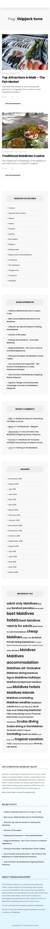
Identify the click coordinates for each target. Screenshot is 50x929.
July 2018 (12, 551)
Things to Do (13, 270)
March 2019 (13, 510)
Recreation (13, 239)
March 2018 (13, 572)
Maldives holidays (28, 677)
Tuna (9, 743)
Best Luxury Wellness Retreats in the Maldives (23, 817)
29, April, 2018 (20, 152)
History (11, 218)
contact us (38, 905)
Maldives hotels (26, 686)
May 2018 (12, 562)
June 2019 (12, 494)
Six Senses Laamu (15, 730)
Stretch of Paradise (17, 334)
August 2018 (13, 546)
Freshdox (16, 912)
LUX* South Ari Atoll (35, 645)
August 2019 (13, 484)
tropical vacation (29, 739)
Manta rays (19, 707)
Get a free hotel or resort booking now (18, 792)
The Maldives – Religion (27, 426)
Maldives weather (19, 702)
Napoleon (29, 707)
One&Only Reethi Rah (29, 710)
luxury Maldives (13, 650)
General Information (11, 73)
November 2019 (15, 478)
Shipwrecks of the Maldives (20, 254)
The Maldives (7, 152)
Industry (11, 228)
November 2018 (15, 530)
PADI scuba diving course (19, 713)
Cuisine (11, 208)
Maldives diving (17, 673)
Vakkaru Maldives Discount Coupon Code (22, 812)
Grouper (38, 642)
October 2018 (14, 536)
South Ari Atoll (28, 734)
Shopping (12, 260)
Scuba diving (27, 721)
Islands (11, 234)
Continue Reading (13, 103)
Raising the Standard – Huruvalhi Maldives (23, 835)
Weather (12, 280)
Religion (11, 244)
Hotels (11, 223)
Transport (12, 275)
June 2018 (12, 556)
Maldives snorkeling (20, 698)
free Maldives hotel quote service (19, 780)
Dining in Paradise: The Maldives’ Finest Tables (24, 848)
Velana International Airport (23, 744)
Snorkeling (14, 734)
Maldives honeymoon (19, 682)
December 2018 (15, 525)
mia (6, 97)
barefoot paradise (23, 608)
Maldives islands (20, 692)
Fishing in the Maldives (26, 447)
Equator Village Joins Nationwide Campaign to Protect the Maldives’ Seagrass (22, 385)
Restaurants (13, 249)
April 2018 (12, 567)
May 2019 (12, 499)
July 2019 (12, 489)
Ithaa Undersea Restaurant (17, 645)
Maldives (28, 649)
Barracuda (38, 608)
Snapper (27, 730)
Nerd (10, 426)
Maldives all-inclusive (23, 668)
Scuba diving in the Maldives (25, 726)
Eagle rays (27, 638)
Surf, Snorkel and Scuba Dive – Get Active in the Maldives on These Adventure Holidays (23, 367)
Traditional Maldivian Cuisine (23, 156)
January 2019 (14, 520)
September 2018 (15, 541)
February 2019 (14, 515)
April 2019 (12, 504)
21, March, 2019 (28, 73)
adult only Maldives (22, 603)
